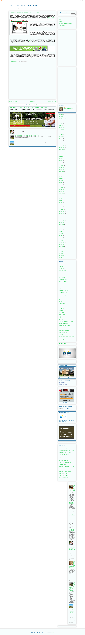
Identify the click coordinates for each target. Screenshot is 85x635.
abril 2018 (60, 121)
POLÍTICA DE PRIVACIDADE (64, 27)
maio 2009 (61, 233)
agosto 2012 (61, 196)
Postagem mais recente (13, 101)
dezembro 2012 (61, 189)
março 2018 (61, 123)
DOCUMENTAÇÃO (62, 294)
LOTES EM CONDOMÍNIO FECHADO (66, 321)
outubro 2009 (61, 224)
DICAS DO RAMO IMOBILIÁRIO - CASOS (66, 450)
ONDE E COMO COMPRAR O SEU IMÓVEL (67, 469)
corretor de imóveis (51, 17)
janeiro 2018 (61, 125)
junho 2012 (61, 200)
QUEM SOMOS (61, 21)
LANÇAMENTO (61, 316)
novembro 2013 (61, 169)
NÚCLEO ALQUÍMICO (63, 464)
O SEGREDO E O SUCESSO (64, 468)
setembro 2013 (61, 173)
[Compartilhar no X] (23, 61)
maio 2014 (61, 158)
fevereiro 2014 (61, 163)
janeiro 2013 (61, 187)
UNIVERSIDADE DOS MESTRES (65, 479)
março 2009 (61, 237)
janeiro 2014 (61, 165)
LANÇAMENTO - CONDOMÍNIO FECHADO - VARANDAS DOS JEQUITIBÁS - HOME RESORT (28, 107)
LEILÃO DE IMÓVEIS (62, 317)
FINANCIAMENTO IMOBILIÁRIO (65, 297)
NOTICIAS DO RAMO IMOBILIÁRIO (65, 462)
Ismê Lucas (67, 107)
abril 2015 (60, 138)
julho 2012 (61, 198)
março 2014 (61, 162)
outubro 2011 (61, 215)
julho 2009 (61, 229)
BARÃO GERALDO (62, 272)
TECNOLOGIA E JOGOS (63, 477)
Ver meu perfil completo (68, 108)
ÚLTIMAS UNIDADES (62, 338)
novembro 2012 (61, 191)
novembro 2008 (61, 244)
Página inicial (32, 101)
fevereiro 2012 (61, 207)
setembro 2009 (61, 226)
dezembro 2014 (61, 145)
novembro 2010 (61, 220)
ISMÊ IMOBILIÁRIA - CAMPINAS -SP (65, 23)
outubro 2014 (61, 149)
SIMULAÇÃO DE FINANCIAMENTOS (72, 515)
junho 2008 (61, 251)
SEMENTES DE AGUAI (63, 473)
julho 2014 (61, 154)
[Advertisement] (67, 48)
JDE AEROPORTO (62, 310)
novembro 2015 (61, 127)
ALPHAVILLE (61, 263)
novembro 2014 (61, 147)
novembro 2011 (61, 213)
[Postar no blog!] (22, 61)
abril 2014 (60, 160)
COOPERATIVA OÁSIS (63, 279)
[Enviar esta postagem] (19, 61)
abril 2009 (60, 235)
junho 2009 (61, 231)
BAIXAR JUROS (62, 268)
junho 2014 (61, 156)
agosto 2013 (61, 174)
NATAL (60, 327)
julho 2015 (61, 132)
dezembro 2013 (61, 167)
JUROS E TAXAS (62, 314)
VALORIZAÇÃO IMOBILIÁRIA (64, 339)
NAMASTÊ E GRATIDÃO (63, 460)
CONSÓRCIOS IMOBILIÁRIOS (71, 530)
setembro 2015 (61, 129)
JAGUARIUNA (61, 308)
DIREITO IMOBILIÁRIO (63, 292)
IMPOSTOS (61, 301)
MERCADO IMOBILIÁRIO (63, 323)
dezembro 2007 (61, 257)
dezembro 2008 (61, 242)
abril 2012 (60, 204)
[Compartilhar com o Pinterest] (26, 61)
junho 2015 (61, 134)
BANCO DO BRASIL (62, 270)
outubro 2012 (61, 193)
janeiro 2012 (61, 209)
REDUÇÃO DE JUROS (63, 332)
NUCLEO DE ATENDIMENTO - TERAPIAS (66, 466)
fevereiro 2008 (61, 255)
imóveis (29, 40)
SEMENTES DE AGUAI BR (63, 475)
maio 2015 (61, 136)
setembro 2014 (61, 151)
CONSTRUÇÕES (62, 277)
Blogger (52, 632)
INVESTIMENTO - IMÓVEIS (64, 305)
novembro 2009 (61, 222)
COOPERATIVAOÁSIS (63, 281)
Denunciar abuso (62, 343)
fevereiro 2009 (61, 238)
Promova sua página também (63, 384)
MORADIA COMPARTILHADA (64, 325)
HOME (60, 19)
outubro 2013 (61, 171)
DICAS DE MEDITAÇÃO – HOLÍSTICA (66, 448)
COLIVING (61, 275)
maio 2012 (61, 202)
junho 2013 (61, 178)
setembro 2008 (61, 248)
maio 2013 (61, 180)
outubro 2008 (61, 246)
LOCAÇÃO (61, 319)
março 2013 (61, 184)
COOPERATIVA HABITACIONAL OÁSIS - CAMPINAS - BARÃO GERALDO (27, 135)
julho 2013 (61, 176)
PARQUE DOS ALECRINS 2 (64, 330)
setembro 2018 (61, 120)
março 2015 (61, 140)
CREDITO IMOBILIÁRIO (63, 286)
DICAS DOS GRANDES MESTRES (65, 452)
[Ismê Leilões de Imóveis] (59, 383)
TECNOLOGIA (61, 334)
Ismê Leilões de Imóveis (62, 382)
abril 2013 (60, 182)
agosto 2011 (61, 218)
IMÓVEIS (60, 299)
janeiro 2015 (61, 143)
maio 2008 (61, 253)
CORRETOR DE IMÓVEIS (63, 283)
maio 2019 (61, 116)
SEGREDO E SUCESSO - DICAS (65, 471)
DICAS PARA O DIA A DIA (63, 290)
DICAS (60, 288)
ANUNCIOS (61, 266)
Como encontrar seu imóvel (24, 5)
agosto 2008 (61, 249)
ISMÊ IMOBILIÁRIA (62, 456)
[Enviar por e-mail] (21, 61)
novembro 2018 (61, 118)
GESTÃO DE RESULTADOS (71, 503)
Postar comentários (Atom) (33, 104)
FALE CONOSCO (62, 25)
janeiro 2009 (61, 240)
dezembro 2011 (61, 211)
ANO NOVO (61, 264)
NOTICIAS (61, 328)
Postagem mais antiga (52, 101)
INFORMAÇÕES (62, 303)
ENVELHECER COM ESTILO (64, 454)
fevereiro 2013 (61, 185)
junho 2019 (61, 114)
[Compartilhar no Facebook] (25, 61)
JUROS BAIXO (61, 312)
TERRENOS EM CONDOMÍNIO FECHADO (66, 336)
